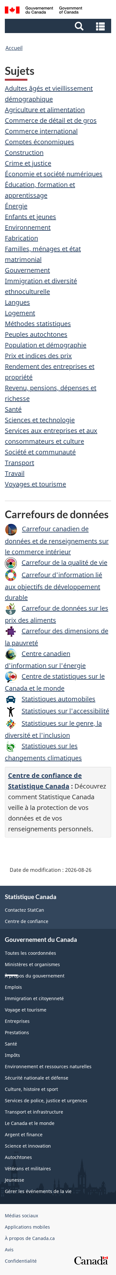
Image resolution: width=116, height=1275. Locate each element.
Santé (13, 409)
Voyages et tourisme (35, 484)
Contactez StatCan (24, 910)
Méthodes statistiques (38, 323)
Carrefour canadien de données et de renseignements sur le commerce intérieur (57, 540)
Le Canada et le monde (29, 1123)
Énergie (16, 206)
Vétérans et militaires (28, 1168)
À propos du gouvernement (34, 976)
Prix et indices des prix (38, 355)
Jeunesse (14, 1180)
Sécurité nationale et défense (36, 1078)
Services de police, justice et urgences (46, 1100)
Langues (17, 302)
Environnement (28, 227)
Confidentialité (21, 1261)
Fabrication (21, 238)
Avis (9, 1249)
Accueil (14, 48)
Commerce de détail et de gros (51, 120)
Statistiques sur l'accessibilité (65, 711)
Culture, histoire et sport (31, 1089)
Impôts (12, 1055)
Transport (19, 462)
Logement (20, 313)
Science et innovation (28, 1146)
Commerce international (41, 131)
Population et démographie (45, 345)
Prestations (17, 1032)
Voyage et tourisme (25, 1010)
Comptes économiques (39, 141)
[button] (58, 26)
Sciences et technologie (40, 419)
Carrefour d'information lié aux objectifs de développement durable (53, 586)
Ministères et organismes (32, 964)
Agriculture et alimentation (45, 109)
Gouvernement (27, 270)
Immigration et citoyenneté (34, 998)
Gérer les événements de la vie (38, 1191)
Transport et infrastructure (34, 1112)
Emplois (13, 987)
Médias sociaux (21, 1215)
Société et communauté (40, 452)
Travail (14, 473)
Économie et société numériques (53, 174)
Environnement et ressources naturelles (48, 1066)
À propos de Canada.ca (30, 1238)
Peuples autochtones (36, 334)
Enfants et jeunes (30, 216)
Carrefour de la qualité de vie (64, 562)
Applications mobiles (27, 1227)
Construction (24, 152)
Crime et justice (28, 163)
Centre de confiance (26, 921)
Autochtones (18, 1157)
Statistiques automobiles (58, 699)
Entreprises (17, 1021)
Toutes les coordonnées (30, 953)
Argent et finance (24, 1134)
